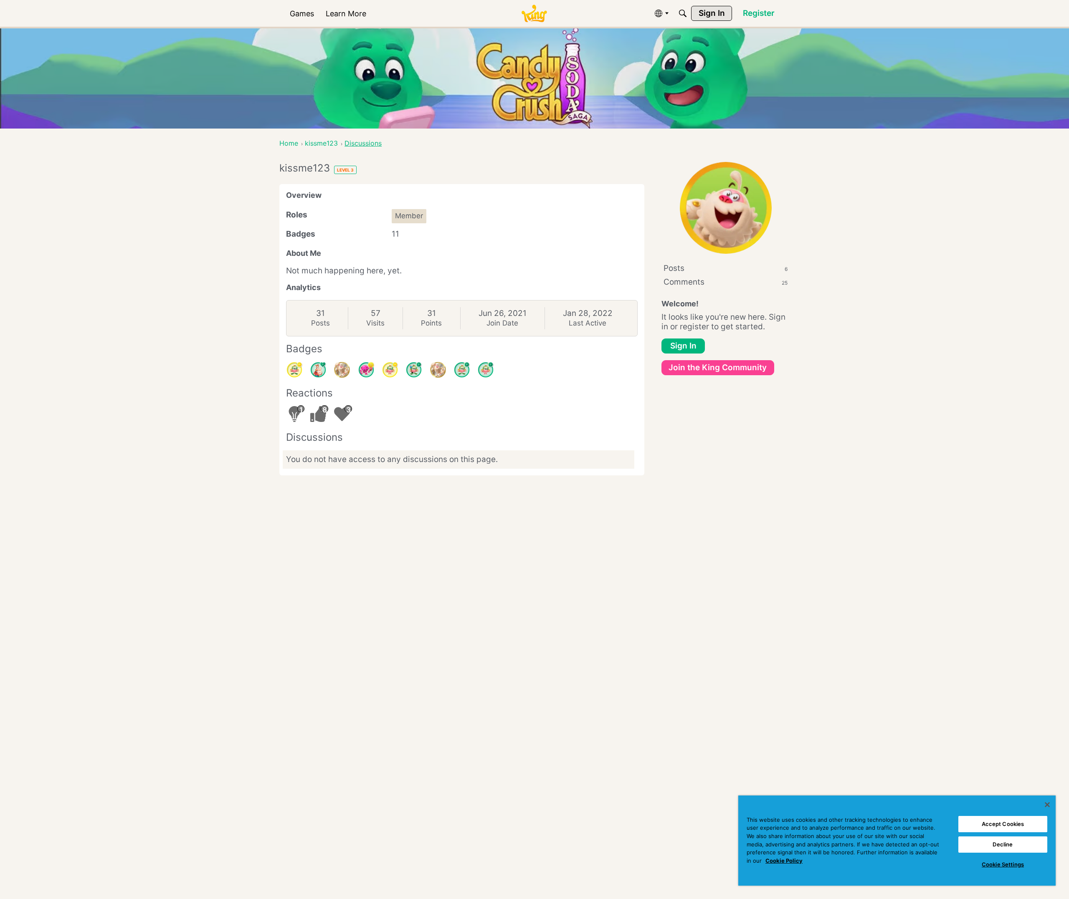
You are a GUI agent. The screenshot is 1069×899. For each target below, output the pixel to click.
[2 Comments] (462, 370)
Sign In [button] (683, 346)
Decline (1003, 844)
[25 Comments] (294, 370)
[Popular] (318, 370)
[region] (897, 840)
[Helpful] (366, 370)
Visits (375, 323)
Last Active (587, 323)
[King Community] (534, 14)
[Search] (682, 13)
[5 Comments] (414, 370)
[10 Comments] (390, 370)
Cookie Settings (1003, 864)
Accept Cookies (1003, 824)
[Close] (1047, 804)
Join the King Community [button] (718, 367)
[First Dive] (486, 370)
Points (431, 323)
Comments (726, 282)
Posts (320, 323)
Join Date (502, 323)
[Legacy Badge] (342, 370)
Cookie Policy (784, 860)
